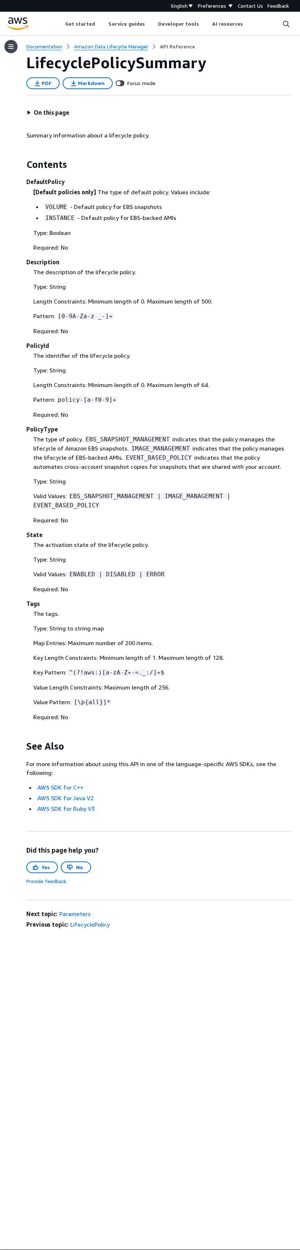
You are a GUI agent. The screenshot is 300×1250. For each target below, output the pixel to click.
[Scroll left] (59, 24)
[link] (177, 46)
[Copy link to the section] (20, 164)
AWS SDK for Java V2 (65, 798)
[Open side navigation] (11, 46)
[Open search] (286, 23)
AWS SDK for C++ (60, 787)
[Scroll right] (248, 24)
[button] (48, 112)
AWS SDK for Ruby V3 (66, 808)
